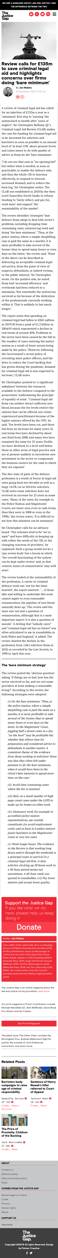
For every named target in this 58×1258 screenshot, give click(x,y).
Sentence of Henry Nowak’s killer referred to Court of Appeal (43, 1087)
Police (4, 1212)
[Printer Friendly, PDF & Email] (4, 893)
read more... (44, 991)
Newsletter (7, 1224)
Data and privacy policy (14, 1178)
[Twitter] (31, 1253)
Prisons (6, 1109)
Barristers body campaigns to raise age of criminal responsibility (14, 1087)
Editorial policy (9, 1174)
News (15, 1105)
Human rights (8, 1208)
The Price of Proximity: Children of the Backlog (14, 1132)
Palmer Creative (30, 1248)
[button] (48, 14)
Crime (5, 1105)
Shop (4, 1182)
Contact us (7, 1169)
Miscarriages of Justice (14, 1195)
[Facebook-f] (27, 1253)
